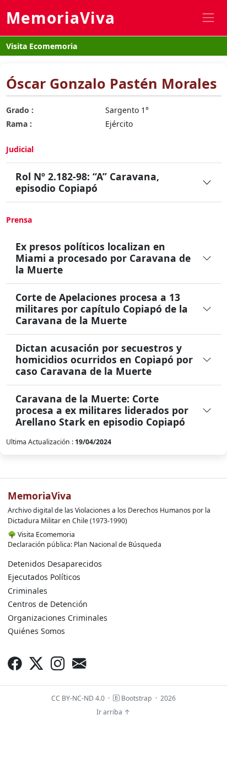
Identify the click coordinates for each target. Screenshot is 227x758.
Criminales (27, 590)
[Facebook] (14, 662)
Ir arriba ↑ (113, 712)
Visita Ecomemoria (41, 46)
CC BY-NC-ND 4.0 (78, 698)
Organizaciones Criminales (57, 617)
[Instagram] (57, 662)
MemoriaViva (60, 17)
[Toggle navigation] (208, 18)
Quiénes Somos (36, 631)
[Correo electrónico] (79, 662)
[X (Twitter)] (36, 662)
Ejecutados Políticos (44, 577)
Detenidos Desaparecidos (55, 563)
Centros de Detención (48, 604)
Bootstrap (136, 698)
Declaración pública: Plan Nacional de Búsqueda (84, 544)
